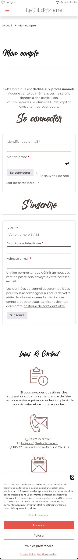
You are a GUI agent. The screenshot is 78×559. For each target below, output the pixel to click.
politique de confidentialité (44, 306)
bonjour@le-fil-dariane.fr (39, 443)
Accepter (39, 525)
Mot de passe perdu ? (22, 183)
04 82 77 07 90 (39, 439)
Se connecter (20, 172)
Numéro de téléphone (25, 243)
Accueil (7, 25)
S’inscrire (17, 315)
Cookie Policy (27, 554)
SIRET (12, 228)
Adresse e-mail (27, 258)
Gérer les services (38, 515)
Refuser (39, 535)
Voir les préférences (39, 546)
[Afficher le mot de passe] (67, 164)
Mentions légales (46, 554)
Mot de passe (26, 157)
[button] (72, 477)
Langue (10, 2)
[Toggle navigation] (7, 10)
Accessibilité (68, 2)
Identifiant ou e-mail (32, 141)
